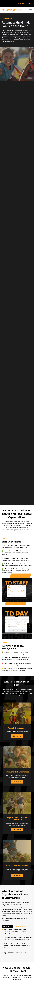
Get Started (17, 736)
